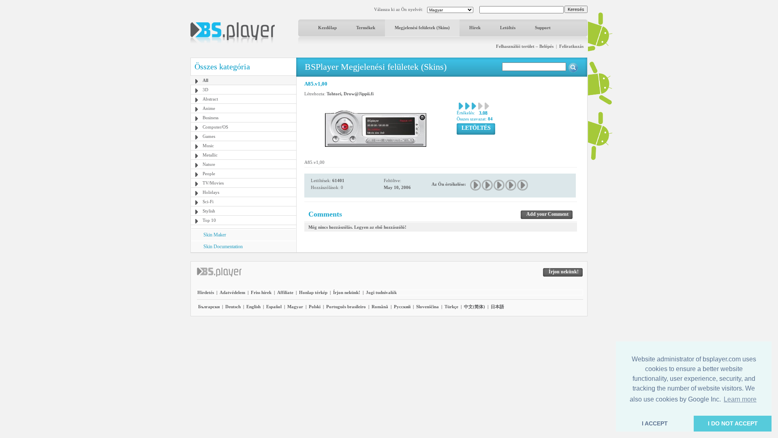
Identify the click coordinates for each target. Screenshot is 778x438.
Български (209, 306)
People (209, 173)
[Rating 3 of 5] (499, 185)
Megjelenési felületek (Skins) (422, 27)
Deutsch (233, 306)
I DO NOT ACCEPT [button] (733, 423)
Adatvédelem (232, 292)
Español (274, 306)
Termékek (365, 27)
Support (543, 27)
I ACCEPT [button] (655, 423)
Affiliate (285, 292)
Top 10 (209, 220)
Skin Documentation (223, 246)
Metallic (210, 154)
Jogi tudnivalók (381, 292)
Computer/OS (215, 127)
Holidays (211, 192)
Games (209, 136)
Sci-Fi (208, 201)
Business (210, 117)
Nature (209, 164)
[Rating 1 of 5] (476, 185)
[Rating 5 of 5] (523, 185)
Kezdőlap (327, 27)
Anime (209, 108)
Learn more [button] (740, 399)
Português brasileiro (346, 306)
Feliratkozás (571, 46)
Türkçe (451, 306)
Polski (315, 306)
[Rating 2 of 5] (488, 185)
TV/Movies (213, 182)
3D (205, 89)
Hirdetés (205, 292)
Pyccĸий (402, 306)
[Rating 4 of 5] (511, 185)
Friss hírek (261, 292)
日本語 (497, 306)
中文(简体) (474, 306)
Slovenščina (427, 306)
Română (380, 306)
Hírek (475, 27)
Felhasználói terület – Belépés (525, 46)
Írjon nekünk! (346, 292)
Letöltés (507, 27)
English (253, 306)
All (205, 80)
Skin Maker (214, 235)
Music (208, 145)
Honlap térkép (313, 292)
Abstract (210, 99)
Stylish (209, 210)
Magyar (295, 306)
